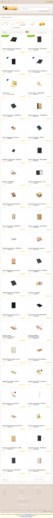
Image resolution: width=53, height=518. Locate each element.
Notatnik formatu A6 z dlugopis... (11, 292)
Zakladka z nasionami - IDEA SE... (37, 403)
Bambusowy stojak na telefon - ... (11, 381)
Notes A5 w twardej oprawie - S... (11, 314)
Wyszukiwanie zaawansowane (44, 10)
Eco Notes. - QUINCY (34, 292)
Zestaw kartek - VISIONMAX (36, 93)
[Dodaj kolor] (40, 24)
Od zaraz (24, 24)
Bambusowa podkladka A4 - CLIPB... (12, 448)
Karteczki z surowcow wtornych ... (37, 204)
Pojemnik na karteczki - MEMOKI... (12, 248)
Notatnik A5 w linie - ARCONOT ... (11, 470)
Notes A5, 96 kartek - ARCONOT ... (38, 48)
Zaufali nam (4, 493)
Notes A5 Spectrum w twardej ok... (12, 48)
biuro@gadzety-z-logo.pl (23, 504)
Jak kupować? (39, 493)
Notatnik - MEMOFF (8, 181)
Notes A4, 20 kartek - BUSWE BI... (11, 115)
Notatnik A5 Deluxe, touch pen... (11, 71)
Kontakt (3, 494)
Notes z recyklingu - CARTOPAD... (37, 226)
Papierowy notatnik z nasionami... (37, 381)
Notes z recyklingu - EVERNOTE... (11, 226)
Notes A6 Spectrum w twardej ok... (37, 71)
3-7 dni (23, 25)
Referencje (4, 491)
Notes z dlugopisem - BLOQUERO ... (38, 159)
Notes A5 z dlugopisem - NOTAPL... (38, 270)
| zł (49, 1)
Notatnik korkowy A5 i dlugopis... (37, 359)
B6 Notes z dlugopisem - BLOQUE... (12, 159)
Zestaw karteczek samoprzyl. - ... (37, 425)
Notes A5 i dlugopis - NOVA (36, 137)
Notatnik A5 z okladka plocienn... (37, 470)
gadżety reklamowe (29, 510)
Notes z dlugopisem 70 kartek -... (11, 137)
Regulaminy (39, 489)
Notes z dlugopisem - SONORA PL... (38, 115)
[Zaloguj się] (8, 2)
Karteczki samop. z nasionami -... (11, 403)
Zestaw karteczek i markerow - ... (37, 248)
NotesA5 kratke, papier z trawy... (11, 359)
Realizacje (21, 491)
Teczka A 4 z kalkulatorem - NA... (37, 181)
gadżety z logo (43, 510)
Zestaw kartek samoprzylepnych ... (11, 204)
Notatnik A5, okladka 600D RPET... (37, 314)
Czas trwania (22, 493)
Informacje (38, 487)
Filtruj (44, 23)
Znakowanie (21, 487)
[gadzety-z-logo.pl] (10, 8)
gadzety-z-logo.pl (6, 17)
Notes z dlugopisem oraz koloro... (11, 270)
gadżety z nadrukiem (37, 510)
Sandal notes (5, 93)
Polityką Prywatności (28, 514)
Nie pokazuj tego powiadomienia (26, 516)
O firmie (3, 487)
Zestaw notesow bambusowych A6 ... (12, 425)
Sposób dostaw (39, 491)
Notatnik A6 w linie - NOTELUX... (37, 448)
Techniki (21, 489)
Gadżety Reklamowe (11, 510)
